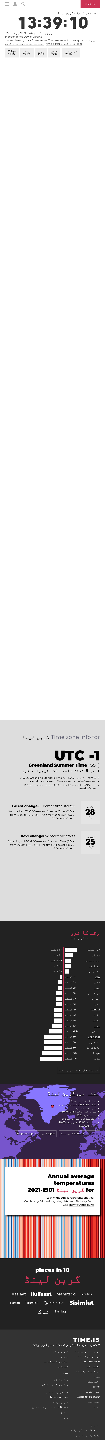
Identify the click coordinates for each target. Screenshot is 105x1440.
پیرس (41, 53)
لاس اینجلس (71, 53)
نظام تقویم (93, 1391)
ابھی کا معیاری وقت (87, 1351)
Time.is (90, 4)
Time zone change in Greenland (76, 781)
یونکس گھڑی (61, 1379)
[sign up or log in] (15, 5)
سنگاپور (94, 1042)
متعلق (64, 1412)
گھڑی (97, 1376)
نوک (23, 40)
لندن (54, 53)
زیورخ (96, 998)
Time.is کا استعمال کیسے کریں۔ (49, 1407)
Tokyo (12, 53)
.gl (63, 1118)
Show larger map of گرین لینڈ (79, 1133)
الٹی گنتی (93, 1381)
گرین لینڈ (52, 1279)
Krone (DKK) (68, 1111)
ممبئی (96, 1031)
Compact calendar (88, 1396)
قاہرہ (96, 1015)
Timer (96, 1386)
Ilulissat (41, 1294)
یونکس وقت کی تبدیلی (55, 1384)
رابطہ (64, 1417)
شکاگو (96, 955)
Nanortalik (86, 1294)
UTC (97, 976)
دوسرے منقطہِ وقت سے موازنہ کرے (78, 1070)
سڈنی (97, 1058)
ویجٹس (64, 1356)
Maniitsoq (66, 1294)
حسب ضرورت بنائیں (57, 1392)
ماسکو (96, 1020)
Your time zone (90, 1361)
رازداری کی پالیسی (88, 1435)
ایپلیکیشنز (60, 1351)
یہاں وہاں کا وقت (89, 1356)
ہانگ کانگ (93, 1047)
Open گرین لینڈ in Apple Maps (35, 1133)
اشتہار (95, 1425)
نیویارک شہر (92, 960)
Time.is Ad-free (59, 1397)
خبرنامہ (63, 1366)
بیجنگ (27, 53)
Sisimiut (81, 1302)
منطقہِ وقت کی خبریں (56, 1361)
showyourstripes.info (81, 1204)
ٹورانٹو (94, 966)
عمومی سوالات (60, 1402)
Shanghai (94, 1036)
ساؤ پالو (94, 971)
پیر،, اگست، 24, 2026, (28, 33)
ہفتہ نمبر (93, 1401)
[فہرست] (7, 4)
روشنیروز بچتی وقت (88, 1371)
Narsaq (15, 1302)
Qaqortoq (54, 1302)
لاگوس (97, 982)
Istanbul (95, 1009)
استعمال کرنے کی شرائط (85, 1430)
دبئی (97, 1025)
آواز (97, 1406)
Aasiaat (19, 1294)
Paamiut (32, 1303)
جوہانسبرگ (93, 993)
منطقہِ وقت (93, 1366)
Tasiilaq (60, 1311)
